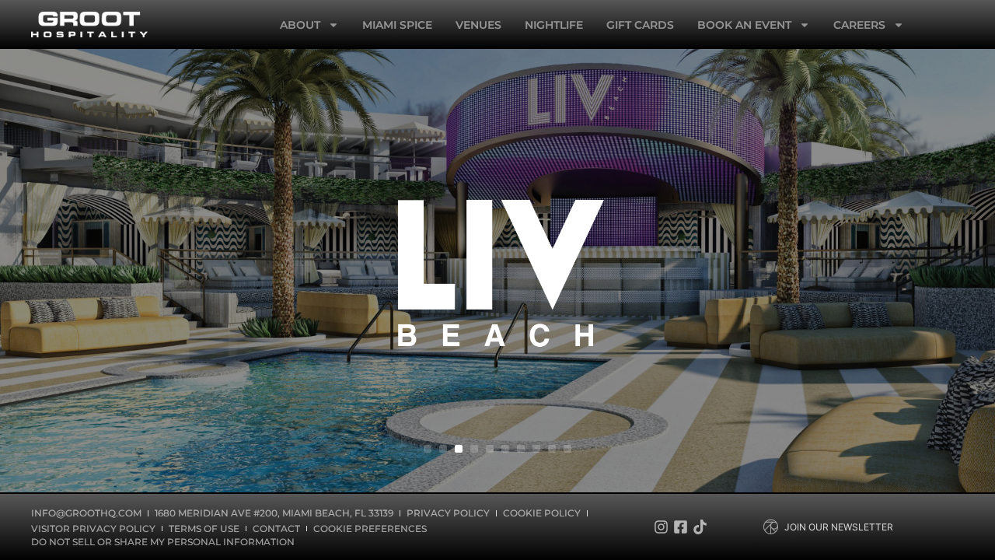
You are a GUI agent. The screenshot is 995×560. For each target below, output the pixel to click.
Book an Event (744, 25)
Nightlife (554, 25)
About (300, 25)
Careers (859, 25)
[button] (427, 449)
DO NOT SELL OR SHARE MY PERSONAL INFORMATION (163, 542)
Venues (478, 25)
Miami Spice (397, 25)
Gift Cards (640, 25)
